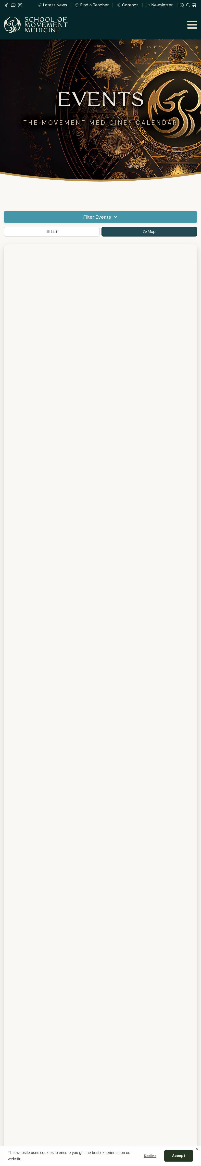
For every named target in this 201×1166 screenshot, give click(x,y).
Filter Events (97, 217)
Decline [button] (150, 1156)
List (54, 231)
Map (152, 231)
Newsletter (162, 5)
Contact (130, 5)
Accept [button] (178, 1155)
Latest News (55, 5)
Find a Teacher (94, 5)
